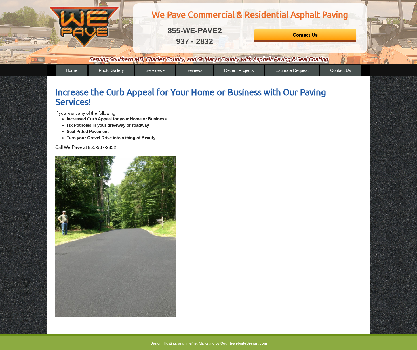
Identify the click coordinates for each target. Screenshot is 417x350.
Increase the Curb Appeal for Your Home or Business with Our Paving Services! (190, 97)
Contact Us (340, 70)
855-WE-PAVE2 (195, 30)
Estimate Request (292, 70)
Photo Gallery (111, 70)
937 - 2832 (194, 41)
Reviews (194, 70)
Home (71, 70)
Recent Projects (239, 70)
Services (154, 70)
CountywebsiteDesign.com (243, 343)
